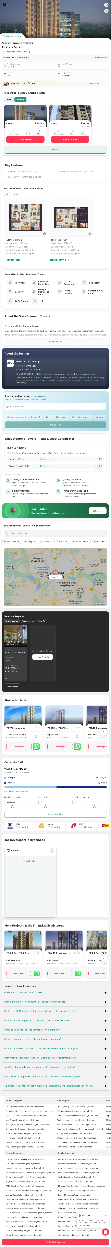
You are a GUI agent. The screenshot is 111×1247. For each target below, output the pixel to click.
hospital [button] (31, 541)
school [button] (64, 541)
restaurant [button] (102, 541)
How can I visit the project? (56, 417)
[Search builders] (52, 850)
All (7, 194)
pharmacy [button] (48, 541)
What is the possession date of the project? (23, 417)
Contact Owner (25, 139)
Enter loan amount (12, 797)
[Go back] (4, 4)
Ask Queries (55, 424)
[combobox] (58, 533)
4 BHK (16, 194)
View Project (19, 746)
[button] (26, 253)
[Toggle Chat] (105, 1232)
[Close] (105, 1215)
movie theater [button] (82, 541)
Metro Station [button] (13, 541)
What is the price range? (81, 417)
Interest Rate (44, 797)
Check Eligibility (55, 814)
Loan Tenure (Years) (81, 797)
